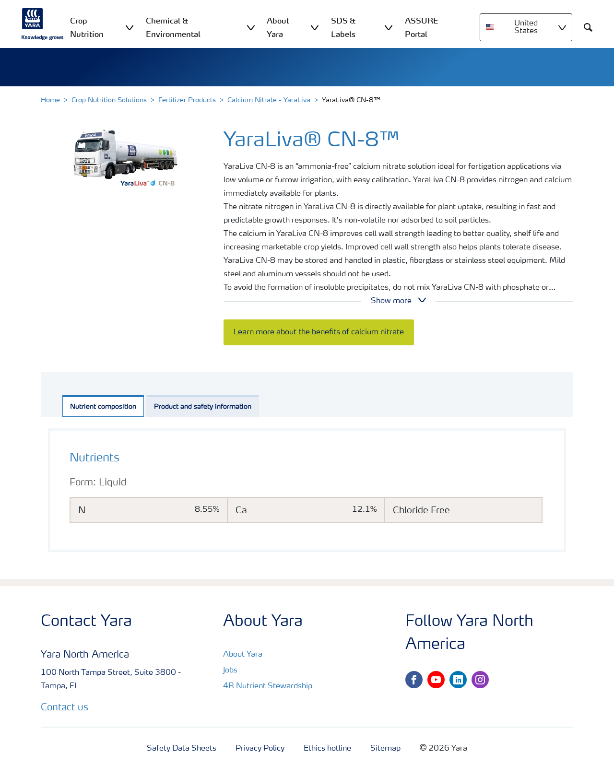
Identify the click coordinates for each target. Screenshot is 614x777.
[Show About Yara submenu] (315, 27)
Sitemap (385, 749)
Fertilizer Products (187, 100)
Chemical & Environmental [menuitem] (173, 27)
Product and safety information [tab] (202, 406)
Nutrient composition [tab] (103, 406)
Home (50, 100)
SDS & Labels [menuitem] (343, 27)
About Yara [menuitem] (278, 27)
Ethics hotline (327, 749)
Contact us (64, 708)
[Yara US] (43, 24)
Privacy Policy (260, 749)
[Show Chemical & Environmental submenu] (251, 27)
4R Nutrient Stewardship (267, 686)
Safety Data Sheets (181, 749)
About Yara (242, 655)
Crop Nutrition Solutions (109, 100)
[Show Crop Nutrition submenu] (129, 27)
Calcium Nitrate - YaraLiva (268, 100)
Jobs (230, 670)
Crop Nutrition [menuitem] (87, 27)
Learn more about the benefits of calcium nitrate (319, 332)
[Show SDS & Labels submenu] (388, 27)
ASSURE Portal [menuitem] (421, 27)
